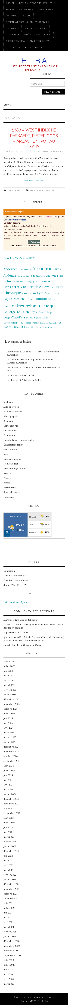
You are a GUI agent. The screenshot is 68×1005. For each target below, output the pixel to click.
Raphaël (27, 151)
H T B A (34, 60)
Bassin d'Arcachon (43, 275)
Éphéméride (27, 327)
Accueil (10, 3)
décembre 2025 (11, 699)
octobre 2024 (10, 756)
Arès (57, 269)
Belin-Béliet (18, 281)
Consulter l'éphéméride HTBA (19, 258)
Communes (12, 16)
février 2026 (9, 689)
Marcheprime (35, 318)
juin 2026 (8, 670)
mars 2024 (8, 789)
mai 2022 (7, 860)
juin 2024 (8, 775)
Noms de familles (12, 459)
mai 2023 (7, 832)
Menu (7, 105)
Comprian (29, 293)
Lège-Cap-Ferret (15, 317)
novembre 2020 (11, 945)
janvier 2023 (9, 846)
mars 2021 (8, 927)
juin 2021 (7, 912)
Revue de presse (34, 47)
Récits (6, 482)
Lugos (42, 312)
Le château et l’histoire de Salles (24, 380)
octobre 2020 (10, 950)
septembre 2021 (11, 898)
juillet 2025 (9, 713)
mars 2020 (8, 983)
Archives (8, 402)
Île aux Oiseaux (44, 327)
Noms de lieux (10, 463)
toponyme (8, 496)
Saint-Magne (46, 323)
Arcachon (35, 190)
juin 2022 (8, 855)
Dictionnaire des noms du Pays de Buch (27, 22)
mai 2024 (8, 780)
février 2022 (9, 874)
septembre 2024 (12, 761)
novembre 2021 (11, 889)
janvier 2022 (9, 879)
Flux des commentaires (15, 580)
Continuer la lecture (34, 180)
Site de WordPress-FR (15, 585)
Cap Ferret (11, 287)
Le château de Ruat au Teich (21, 375)
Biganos (44, 281)
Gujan (57, 293)
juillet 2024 (9, 770)
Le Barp (47, 306)
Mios (45, 317)
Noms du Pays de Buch (15, 468)
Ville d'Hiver (14, 327)
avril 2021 (8, 922)
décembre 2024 (11, 746)
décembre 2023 (11, 798)
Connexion (9, 570)
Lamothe (40, 299)
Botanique (8, 421)
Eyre (40, 293)
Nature (27, 16)
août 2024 (8, 765)
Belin (7, 281)
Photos (10, 9)
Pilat (21, 323)
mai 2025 (8, 723)
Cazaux (47, 287)
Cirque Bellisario (28, 619)
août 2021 (8, 903)
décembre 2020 (11, 941)
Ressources (12, 35)
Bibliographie (26, 9)
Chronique (12, 292)
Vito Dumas (23, 632)
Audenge (9, 275)
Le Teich (23, 312)
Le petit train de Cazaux (30, 645)
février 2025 (9, 737)
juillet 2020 (9, 964)
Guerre (49, 293)
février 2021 (9, 931)
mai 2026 (8, 675)
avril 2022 (8, 865)
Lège (49, 312)
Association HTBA (15, 41)
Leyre (33, 312)
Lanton (53, 299)
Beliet (60, 276)
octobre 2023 (10, 808)
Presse (28, 322)
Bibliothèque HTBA (39, 41)
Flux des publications (14, 575)
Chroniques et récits (35, 28)
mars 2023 (8, 836)
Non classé (9, 473)
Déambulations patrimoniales (35, 3)
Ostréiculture (11, 322)
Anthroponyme (25, 269)
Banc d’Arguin (23, 276)
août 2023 (8, 817)
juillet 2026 (9, 666)
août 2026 (8, 661)
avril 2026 (8, 680)
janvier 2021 (9, 936)
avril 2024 (8, 784)
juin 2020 (8, 969)
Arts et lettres (11, 406)
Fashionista (27, 1001)
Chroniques (9, 430)
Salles (57, 322)
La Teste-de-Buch (21, 305)
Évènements (13, 47)
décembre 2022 (11, 851)
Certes (59, 287)
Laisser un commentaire (50, 151)
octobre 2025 (10, 708)
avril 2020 (8, 979)
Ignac (29, 299)
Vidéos (28, 35)
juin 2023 (8, 827)
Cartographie (45, 9)
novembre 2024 (11, 751)
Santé (5, 327)
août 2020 (8, 960)
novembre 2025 (11, 704)
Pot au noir (48, 190)
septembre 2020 (12, 955)
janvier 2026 (9, 694)
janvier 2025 (9, 742)
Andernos (10, 269)
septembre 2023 (11, 813)
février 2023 (9, 841)
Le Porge (9, 312)
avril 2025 (8, 727)
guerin (6, 637)
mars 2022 (8, 870)
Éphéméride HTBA (13, 444)
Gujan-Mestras (14, 299)
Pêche (35, 322)
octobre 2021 (10, 893)
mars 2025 (8, 732)
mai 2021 (7, 917)
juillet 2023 (9, 822)
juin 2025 (8, 718)
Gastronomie (44, 35)
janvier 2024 (9, 794)
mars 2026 (8, 685)
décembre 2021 (11, 884)
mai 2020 (8, 974)
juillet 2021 (9, 908)
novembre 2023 (11, 803)
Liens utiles (12, 28)
